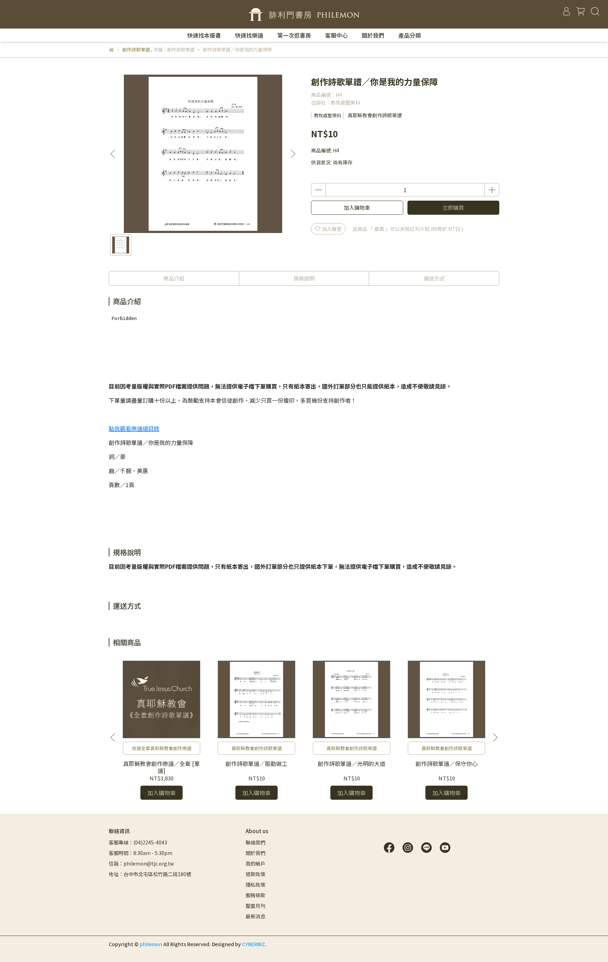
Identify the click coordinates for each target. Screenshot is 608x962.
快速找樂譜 (249, 35)
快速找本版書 (204, 35)
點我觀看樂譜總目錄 (134, 428)
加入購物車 (357, 207)
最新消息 (255, 916)
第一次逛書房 (294, 35)
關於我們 (373, 35)
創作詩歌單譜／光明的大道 (351, 763)
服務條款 (255, 895)
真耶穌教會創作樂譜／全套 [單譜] (161, 767)
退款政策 (255, 874)
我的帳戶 (255, 863)
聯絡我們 (255, 842)
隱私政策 (255, 884)
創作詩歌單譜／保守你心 (446, 763)
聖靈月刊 (255, 905)
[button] (293, 154)
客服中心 (336, 35)
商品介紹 (173, 278)
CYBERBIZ (253, 944)
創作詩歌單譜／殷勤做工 (256, 763)
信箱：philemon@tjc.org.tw (141, 863)
